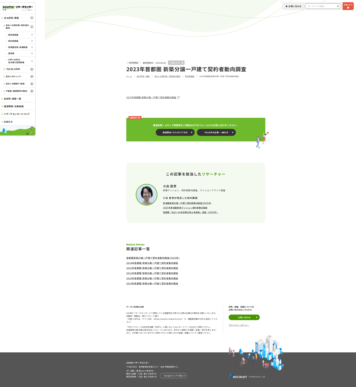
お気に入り (348, 4)
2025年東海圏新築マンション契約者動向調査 (185, 207)
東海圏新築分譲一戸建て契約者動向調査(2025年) (187, 203)
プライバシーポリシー (239, 325)
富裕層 (11, 53)
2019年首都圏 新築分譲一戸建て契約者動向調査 (152, 283)
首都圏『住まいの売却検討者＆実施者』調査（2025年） (190, 212)
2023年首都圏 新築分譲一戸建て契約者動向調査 (151, 97)
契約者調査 (13, 40)
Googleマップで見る (173, 375)
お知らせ (8, 121)
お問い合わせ (294, 6)
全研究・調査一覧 (12, 98)
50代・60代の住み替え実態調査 (16, 61)
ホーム (129, 76)
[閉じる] (32, 18)
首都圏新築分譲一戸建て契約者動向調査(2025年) (153, 257)
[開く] (32, 69)
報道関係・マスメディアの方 (175, 132)
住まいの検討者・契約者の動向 (17, 26)
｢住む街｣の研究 (13, 69)
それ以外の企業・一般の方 (216, 132)
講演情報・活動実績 (14, 106)
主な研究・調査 (11, 17)
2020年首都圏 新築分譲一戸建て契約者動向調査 (152, 278)
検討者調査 (13, 34)
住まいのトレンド (13, 76)
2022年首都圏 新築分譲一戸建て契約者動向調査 (152, 268)
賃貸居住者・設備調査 (18, 47)
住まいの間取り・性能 (15, 83)
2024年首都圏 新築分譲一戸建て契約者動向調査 (152, 263)
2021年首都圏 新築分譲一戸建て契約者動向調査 (152, 273)
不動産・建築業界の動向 (16, 91)
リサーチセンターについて (17, 114)
